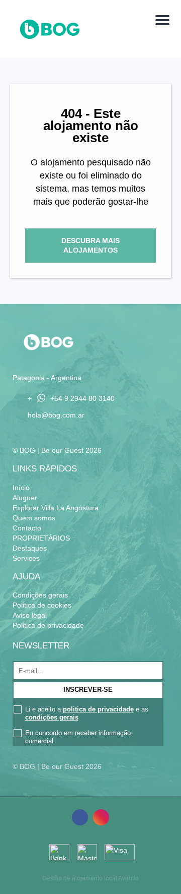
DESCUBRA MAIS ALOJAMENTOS (90, 245)
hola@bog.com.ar (56, 415)
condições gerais (51, 717)
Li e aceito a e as (86, 713)
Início (21, 488)
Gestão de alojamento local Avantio (90, 878)
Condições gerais (40, 595)
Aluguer (25, 498)
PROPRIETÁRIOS (41, 538)
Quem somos (34, 518)
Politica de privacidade (48, 625)
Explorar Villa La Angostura (56, 508)
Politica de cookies (42, 605)
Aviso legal (30, 615)
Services (26, 558)
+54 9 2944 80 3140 (82, 399)
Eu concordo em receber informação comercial (78, 737)
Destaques (30, 548)
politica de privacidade (98, 709)
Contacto (27, 528)
